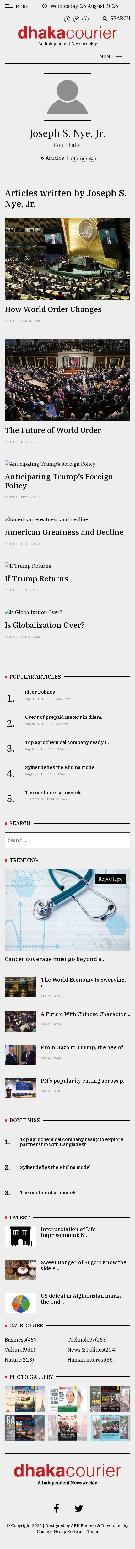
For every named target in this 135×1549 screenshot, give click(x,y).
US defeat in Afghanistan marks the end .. (81, 1299)
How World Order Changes (53, 309)
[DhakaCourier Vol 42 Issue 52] (110, 1436)
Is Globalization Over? (45, 625)
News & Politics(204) (92, 1350)
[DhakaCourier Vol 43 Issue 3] (110, 1407)
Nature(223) (19, 1360)
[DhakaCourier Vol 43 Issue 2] (25, 1436)
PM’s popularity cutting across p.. (83, 1081)
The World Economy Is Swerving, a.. (83, 982)
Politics (11, 321)
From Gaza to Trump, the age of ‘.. (84, 1047)
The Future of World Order (53, 430)
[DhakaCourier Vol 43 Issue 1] (68, 1436)
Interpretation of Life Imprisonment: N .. (68, 1232)
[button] (111, 56)
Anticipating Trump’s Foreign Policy (59, 481)
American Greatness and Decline (64, 532)
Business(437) (22, 1340)
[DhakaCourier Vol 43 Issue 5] (25, 1407)
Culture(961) (20, 1350)
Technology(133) (88, 1340)
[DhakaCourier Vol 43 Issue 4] (68, 1407)
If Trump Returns (36, 578)
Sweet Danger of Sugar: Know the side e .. (84, 1265)
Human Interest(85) (91, 1360)
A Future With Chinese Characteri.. (85, 1014)
